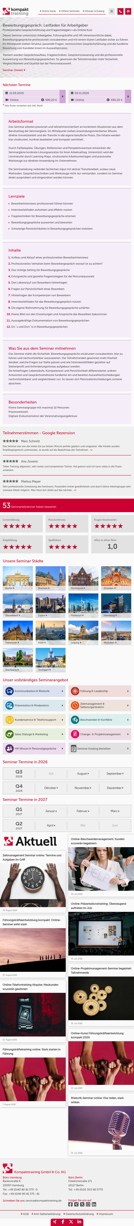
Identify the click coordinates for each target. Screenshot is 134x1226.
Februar (82, 811)
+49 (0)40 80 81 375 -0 (23, 1189)
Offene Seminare (70, 11)
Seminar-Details (13, 70)
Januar (50, 811)
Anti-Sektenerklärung (46, 1214)
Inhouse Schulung (94, 11)
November (82, 788)
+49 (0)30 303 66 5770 (88, 1189)
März (114, 811)
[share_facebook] (63, 1222)
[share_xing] (55, 1222)
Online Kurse (49, 11)
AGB (25, 1214)
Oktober (50, 788)
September (114, 773)
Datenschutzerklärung (79, 1214)
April (50, 825)
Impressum (105, 1214)
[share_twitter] (71, 1222)
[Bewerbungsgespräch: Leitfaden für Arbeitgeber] (120, 11)
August (82, 773)
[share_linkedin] (79, 1222)
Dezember (114, 788)
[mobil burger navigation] (112, 11)
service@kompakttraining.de (43, 1200)
